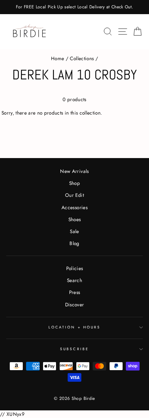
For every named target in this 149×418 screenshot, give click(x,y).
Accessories (74, 207)
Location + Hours (74, 327)
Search (74, 280)
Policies (74, 268)
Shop (74, 183)
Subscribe (74, 349)
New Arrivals (74, 171)
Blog (74, 243)
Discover (74, 304)
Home (57, 58)
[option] (74, 7)
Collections (82, 58)
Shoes (74, 219)
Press (74, 292)
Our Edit (74, 195)
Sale (74, 231)
